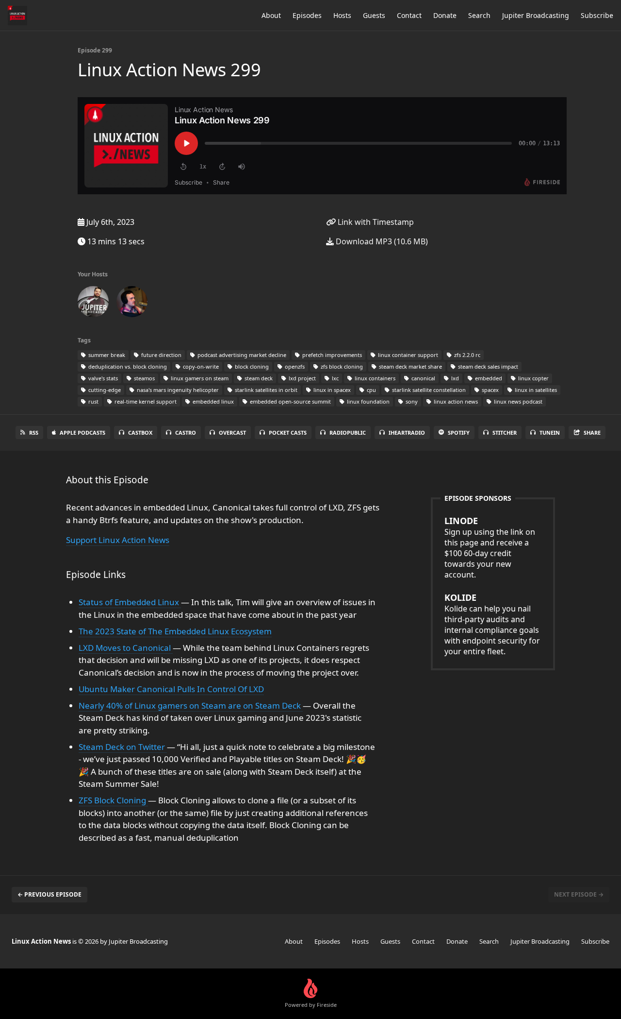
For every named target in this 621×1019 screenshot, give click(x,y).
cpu (370, 389)
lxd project (301, 378)
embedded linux (212, 401)
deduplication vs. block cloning (127, 366)
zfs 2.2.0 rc (466, 354)
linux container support (407, 354)
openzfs (294, 366)
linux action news (455, 401)
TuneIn (549, 432)
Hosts (342, 15)
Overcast (232, 432)
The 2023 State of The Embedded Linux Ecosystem (175, 631)
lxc (334, 378)
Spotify (459, 432)
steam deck (258, 378)
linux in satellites (535, 389)
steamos (143, 378)
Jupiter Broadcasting (535, 15)
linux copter (533, 378)
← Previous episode (49, 894)
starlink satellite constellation (428, 389)
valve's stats (102, 378)
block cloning (251, 366)
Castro (185, 432)
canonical (422, 378)
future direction (160, 354)
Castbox (140, 432)
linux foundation (367, 401)
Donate (445, 15)
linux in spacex (331, 389)
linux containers (374, 378)
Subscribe (597, 15)
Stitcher (504, 432)
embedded (488, 378)
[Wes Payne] (131, 303)
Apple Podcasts (82, 432)
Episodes (307, 15)
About (271, 15)
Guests (374, 15)
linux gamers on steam (199, 378)
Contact (409, 15)
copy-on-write (200, 366)
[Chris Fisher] (93, 303)
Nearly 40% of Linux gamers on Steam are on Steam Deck (191, 705)
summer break (106, 354)
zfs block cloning (341, 366)
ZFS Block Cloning (113, 800)
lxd (454, 378)
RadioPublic (347, 432)
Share (592, 432)
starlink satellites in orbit (265, 389)
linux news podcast (517, 401)
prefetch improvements (331, 354)
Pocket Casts (288, 432)
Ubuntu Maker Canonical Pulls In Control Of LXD (171, 689)
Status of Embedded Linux (130, 602)
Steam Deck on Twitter (123, 746)
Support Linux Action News (117, 539)
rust (92, 401)
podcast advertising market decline (241, 354)
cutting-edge (104, 389)
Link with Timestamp (375, 222)
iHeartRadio (407, 432)
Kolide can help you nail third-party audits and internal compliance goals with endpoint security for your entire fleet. (492, 624)
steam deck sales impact (487, 366)
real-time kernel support (145, 401)
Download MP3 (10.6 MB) (381, 241)
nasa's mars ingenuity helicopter (177, 389)
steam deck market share (409, 366)
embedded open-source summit (289, 401)
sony (411, 401)
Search (479, 15)
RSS (33, 432)
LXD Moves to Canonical (126, 647)
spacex (489, 389)
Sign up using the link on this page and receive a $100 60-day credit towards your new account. (489, 547)
